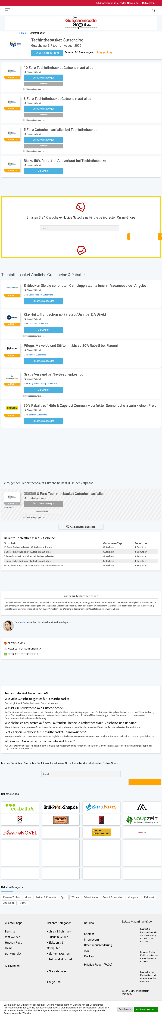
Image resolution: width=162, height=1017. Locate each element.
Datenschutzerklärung (98, 945)
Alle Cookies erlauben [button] (146, 1009)
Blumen (53, 953)
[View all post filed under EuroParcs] (101, 807)
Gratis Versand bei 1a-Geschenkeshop (54, 374)
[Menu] (7, 10)
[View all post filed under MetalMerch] (20, 873)
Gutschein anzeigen (43, 503)
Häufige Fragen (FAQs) (98, 964)
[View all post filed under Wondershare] (60, 832)
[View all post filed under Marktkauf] (142, 873)
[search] (153, 10)
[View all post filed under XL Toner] (60, 873)
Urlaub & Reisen (58, 937)
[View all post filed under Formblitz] (142, 832)
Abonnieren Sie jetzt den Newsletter (119, 3)
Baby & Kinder (91, 897)
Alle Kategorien (58, 971)
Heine (8, 948)
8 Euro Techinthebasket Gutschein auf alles (57, 99)
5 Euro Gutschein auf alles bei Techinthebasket (60, 130)
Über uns (88, 923)
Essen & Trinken (11, 897)
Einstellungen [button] (125, 1009)
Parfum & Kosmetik (46, 897)
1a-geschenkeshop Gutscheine (43, 383)
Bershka (10, 931)
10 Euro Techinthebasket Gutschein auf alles (58, 68)
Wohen (75, 897)
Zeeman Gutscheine (38, 415)
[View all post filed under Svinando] (20, 853)
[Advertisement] (67, 186)
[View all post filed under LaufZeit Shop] (142, 819)
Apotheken (9, 902)
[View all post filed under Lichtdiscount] (101, 832)
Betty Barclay (13, 953)
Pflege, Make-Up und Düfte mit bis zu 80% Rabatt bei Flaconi (71, 346)
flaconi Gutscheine (37, 355)
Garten (65, 953)
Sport (64, 897)
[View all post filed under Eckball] (20, 807)
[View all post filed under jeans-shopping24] (60, 819)
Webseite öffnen (48, 53)
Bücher (23, 902)
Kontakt (89, 934)
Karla (22, 622)
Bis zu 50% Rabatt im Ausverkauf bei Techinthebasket (65, 161)
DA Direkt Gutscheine (38, 323)
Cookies (89, 956)
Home (22, 32)
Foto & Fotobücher (113, 897)
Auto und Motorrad (60, 959)
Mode (28, 897)
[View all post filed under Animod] (101, 873)
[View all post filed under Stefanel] (101, 819)
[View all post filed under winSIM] (60, 853)
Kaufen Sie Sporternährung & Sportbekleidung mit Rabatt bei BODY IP (148, 935)
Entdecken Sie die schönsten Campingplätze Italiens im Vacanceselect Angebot (85, 286)
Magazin (149, 3)
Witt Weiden (12, 937)
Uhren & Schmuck (60, 931)
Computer (133, 897)
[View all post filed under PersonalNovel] (20, 832)
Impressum (91, 939)
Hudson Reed (13, 942)
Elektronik (149, 897)
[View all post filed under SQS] (142, 853)
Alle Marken (12, 965)
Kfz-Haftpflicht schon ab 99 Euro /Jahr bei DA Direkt (65, 314)
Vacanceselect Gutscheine (41, 295)
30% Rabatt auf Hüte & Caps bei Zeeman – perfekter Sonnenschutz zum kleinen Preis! (90, 406)
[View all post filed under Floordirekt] (101, 853)
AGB (87, 950)
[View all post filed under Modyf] (20, 819)
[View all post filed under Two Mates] (142, 807)
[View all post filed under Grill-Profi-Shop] (60, 807)
